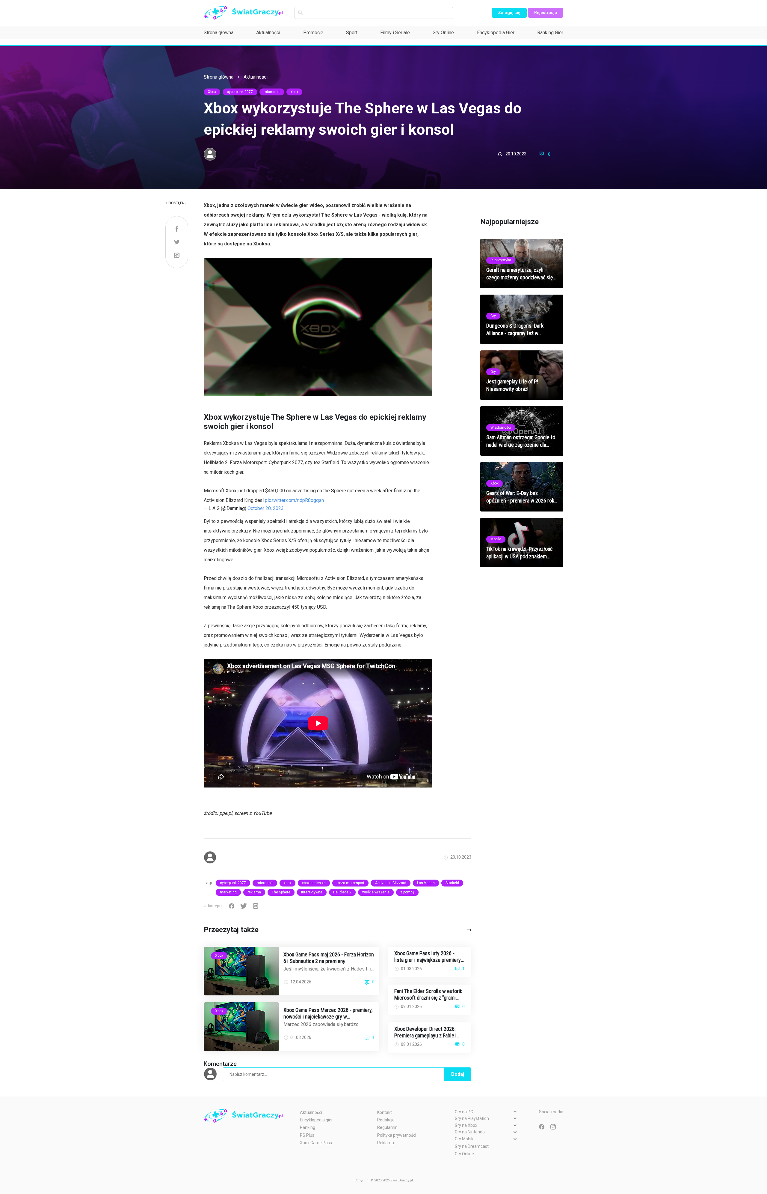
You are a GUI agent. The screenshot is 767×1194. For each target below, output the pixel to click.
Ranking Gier (550, 32)
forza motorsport (350, 883)
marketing (228, 892)
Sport (351, 32)
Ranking (307, 1127)
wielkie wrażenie (375, 892)
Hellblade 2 (342, 892)
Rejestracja (545, 12)
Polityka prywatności (396, 1135)
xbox (294, 92)
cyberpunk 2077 (240, 92)
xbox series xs (314, 883)
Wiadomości (500, 427)
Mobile (495, 539)
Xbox (212, 92)
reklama (254, 892)
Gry (493, 316)
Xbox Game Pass (316, 1142)
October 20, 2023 (265, 508)
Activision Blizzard (390, 883)
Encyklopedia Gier (495, 32)
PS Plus (307, 1135)
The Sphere (281, 892)
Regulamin (387, 1127)
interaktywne (311, 892)
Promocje (313, 32)
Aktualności (268, 32)
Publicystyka (500, 260)
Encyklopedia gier (316, 1120)
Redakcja (386, 1120)
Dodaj (457, 1074)
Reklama (385, 1142)
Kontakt (384, 1112)
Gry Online (443, 32)
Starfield (452, 883)
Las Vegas (426, 883)
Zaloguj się (509, 12)
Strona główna (218, 32)
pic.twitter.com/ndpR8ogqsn (294, 500)
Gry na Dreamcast (472, 1146)
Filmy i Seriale (395, 32)
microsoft (272, 92)
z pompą (407, 892)
